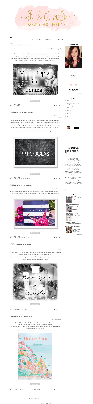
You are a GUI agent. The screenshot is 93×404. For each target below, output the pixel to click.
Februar (70, 102)
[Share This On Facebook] (55, 105)
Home (31, 39)
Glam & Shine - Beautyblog (73, 226)
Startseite (74, 75)
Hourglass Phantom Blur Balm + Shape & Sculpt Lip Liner (76, 208)
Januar (69, 106)
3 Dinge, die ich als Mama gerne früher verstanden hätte (73, 224)
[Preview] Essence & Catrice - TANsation (73, 178)
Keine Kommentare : (15, 104)
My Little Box (30, 389)
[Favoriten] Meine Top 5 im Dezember (21, 244)
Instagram (76, 85)
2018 (67, 112)
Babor (16, 389)
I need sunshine (70, 222)
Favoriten (17, 105)
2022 (67, 100)
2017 (67, 113)
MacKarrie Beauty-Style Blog (72, 205)
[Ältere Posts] (60, 395)
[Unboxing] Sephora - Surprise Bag (21, 185)
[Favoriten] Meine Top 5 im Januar (20, 45)
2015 (67, 116)
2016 (67, 115)
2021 (67, 107)
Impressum (48, 39)
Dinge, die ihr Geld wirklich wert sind (76, 216)
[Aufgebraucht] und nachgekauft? (76, 198)
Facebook (74, 85)
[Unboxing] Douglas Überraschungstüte (23, 112)
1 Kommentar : (14, 388)
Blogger (49, 401)
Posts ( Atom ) (38, 398)
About (39, 39)
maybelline (24, 309)
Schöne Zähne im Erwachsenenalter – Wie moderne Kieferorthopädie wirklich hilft (76, 230)
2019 (67, 110)
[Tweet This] (57, 105)
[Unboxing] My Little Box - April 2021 (21, 316)
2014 (67, 118)
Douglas (23, 178)
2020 (67, 109)
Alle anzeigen (79, 234)
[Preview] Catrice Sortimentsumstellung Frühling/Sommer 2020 (73, 159)
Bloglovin (71, 85)
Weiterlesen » (35, 100)
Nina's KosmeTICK (71, 196)
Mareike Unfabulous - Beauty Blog (72, 214)
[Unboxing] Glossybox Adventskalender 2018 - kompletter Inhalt (73, 169)
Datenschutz (60, 39)
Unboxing (29, 178)
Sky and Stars (49, 403)
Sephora (23, 237)
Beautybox (17, 178)
